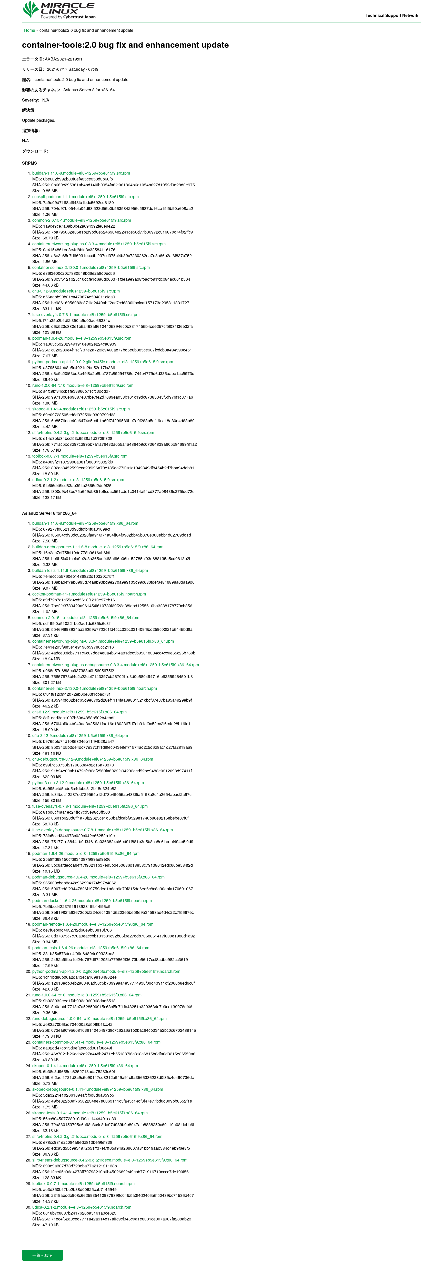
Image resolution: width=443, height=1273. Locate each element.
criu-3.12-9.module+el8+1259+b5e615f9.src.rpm (76, 291)
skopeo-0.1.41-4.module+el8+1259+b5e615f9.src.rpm (81, 409)
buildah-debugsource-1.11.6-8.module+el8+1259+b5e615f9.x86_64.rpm (97, 547)
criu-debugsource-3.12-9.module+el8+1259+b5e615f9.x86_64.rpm (92, 759)
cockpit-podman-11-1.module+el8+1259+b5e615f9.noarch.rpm (89, 594)
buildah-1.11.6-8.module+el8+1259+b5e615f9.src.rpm (81, 173)
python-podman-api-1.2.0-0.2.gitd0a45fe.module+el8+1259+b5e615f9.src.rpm (102, 362)
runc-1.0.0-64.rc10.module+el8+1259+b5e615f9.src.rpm (82, 385)
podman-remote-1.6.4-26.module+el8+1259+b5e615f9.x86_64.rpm (92, 924)
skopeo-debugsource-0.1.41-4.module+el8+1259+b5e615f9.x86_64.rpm (97, 1089)
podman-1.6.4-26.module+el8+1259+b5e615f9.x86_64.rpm (85, 853)
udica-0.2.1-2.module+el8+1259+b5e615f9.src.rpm (78, 479)
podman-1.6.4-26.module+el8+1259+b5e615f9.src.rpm (81, 338)
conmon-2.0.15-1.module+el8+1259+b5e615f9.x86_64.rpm (85, 617)
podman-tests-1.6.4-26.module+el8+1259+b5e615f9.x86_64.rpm (90, 948)
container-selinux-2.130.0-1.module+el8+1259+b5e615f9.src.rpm (91, 267)
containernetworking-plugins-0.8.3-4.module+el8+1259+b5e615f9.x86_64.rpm (103, 641)
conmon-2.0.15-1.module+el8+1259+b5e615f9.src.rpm (81, 220)
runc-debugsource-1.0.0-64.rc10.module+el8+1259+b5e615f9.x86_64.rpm (99, 1018)
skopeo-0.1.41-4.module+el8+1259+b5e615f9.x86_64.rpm (85, 1065)
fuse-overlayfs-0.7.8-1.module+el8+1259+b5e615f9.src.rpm (85, 314)
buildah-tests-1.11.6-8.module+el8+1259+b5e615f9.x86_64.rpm (90, 570)
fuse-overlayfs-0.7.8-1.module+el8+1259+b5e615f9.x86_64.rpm (90, 806)
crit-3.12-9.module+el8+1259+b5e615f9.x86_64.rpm (79, 712)
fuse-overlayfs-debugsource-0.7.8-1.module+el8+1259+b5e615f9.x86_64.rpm (102, 830)
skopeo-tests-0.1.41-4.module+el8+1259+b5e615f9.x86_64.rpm (90, 1113)
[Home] (62, 20)
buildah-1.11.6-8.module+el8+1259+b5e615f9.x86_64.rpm (85, 523)
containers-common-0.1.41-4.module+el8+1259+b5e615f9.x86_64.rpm (96, 1042)
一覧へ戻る (42, 1255)
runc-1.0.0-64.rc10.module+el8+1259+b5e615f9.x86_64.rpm (87, 995)
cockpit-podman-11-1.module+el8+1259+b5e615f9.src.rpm (85, 196)
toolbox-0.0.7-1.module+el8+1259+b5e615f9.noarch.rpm (83, 1183)
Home (29, 30)
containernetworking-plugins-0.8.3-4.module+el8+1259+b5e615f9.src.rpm (99, 244)
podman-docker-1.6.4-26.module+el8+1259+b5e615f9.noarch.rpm (92, 900)
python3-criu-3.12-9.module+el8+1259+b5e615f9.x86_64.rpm (88, 782)
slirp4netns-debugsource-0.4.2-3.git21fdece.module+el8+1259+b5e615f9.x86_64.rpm (109, 1160)
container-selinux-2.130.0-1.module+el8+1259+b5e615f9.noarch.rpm (94, 688)
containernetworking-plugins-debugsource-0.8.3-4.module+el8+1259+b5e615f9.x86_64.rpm (115, 665)
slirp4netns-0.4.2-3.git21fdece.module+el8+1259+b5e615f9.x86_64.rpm (97, 1136)
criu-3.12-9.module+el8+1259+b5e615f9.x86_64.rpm (80, 735)
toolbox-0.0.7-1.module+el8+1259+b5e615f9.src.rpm (79, 456)
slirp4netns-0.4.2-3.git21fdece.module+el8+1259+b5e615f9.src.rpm (93, 432)
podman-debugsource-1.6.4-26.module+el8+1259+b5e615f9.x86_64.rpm (98, 877)
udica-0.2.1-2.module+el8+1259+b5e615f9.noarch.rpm (81, 1207)
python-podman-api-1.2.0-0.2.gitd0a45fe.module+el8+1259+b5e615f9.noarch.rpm (106, 971)
